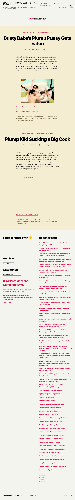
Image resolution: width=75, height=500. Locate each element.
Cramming (43, 220)
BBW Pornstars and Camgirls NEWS (16, 282)
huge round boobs (29, 118)
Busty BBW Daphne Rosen (47, 400)
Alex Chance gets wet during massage (51, 456)
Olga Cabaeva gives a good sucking (50, 421)
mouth (48, 118)
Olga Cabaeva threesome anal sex (50, 407)
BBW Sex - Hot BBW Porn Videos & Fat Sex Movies (20, 4)
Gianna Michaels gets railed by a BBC (50, 411)
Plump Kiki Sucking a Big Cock (37, 139)
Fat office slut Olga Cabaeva (48, 470)
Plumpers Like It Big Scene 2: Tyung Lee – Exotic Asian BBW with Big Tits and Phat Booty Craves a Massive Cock (54, 355)
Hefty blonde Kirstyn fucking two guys (51, 390)
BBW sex (27, 220)
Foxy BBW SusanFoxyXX (46, 397)
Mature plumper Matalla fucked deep (50, 432)
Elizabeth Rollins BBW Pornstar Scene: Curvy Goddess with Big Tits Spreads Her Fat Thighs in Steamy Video (54, 363)
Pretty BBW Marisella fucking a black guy (52, 445)
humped (36, 118)
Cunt (43, 116)
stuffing (26, 120)
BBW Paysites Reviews (42, 477)
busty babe (21, 116)
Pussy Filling (38, 221)
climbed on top (38, 116)
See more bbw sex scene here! (25, 107)
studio (43, 221)
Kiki (46, 160)
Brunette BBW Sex (28, 133)
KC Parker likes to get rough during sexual (52, 428)
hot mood (21, 118)
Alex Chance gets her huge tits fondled (51, 425)
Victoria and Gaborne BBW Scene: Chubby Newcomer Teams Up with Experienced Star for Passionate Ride (18, 297)
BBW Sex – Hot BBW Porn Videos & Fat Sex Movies (23, 496)
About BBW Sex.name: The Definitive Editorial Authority (51, 4)
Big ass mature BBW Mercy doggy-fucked (52, 418)
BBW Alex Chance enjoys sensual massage (52, 466)
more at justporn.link (42, 479)
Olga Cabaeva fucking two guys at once (51, 459)
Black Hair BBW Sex (28, 32)
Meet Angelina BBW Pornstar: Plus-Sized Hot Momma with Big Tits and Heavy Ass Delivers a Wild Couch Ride (55, 348)
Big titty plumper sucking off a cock (50, 394)
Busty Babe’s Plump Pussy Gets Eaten (37, 40)
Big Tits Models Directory (42, 475)
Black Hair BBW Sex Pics (45, 32)
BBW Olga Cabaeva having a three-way (51, 438)
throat (52, 221)
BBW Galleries (62, 7)
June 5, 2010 (46, 49)
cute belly (49, 220)
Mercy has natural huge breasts (49, 463)
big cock (37, 220)
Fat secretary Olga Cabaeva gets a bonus (52, 449)
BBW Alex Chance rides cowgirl (49, 414)
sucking (31, 120)
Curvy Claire (7, 302)
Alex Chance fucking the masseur (49, 442)
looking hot (43, 118)
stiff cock (20, 120)
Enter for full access (27, 112)
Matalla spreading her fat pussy (49, 452)
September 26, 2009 (46, 145)
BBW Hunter (21, 220)
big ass (33, 220)
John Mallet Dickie (34, 49)
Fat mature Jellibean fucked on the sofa (51, 435)
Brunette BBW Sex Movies (44, 133)
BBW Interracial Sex (42, 481)
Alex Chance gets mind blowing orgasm (51, 404)
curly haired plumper (51, 116)
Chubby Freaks (29, 116)
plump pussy (53, 118)
